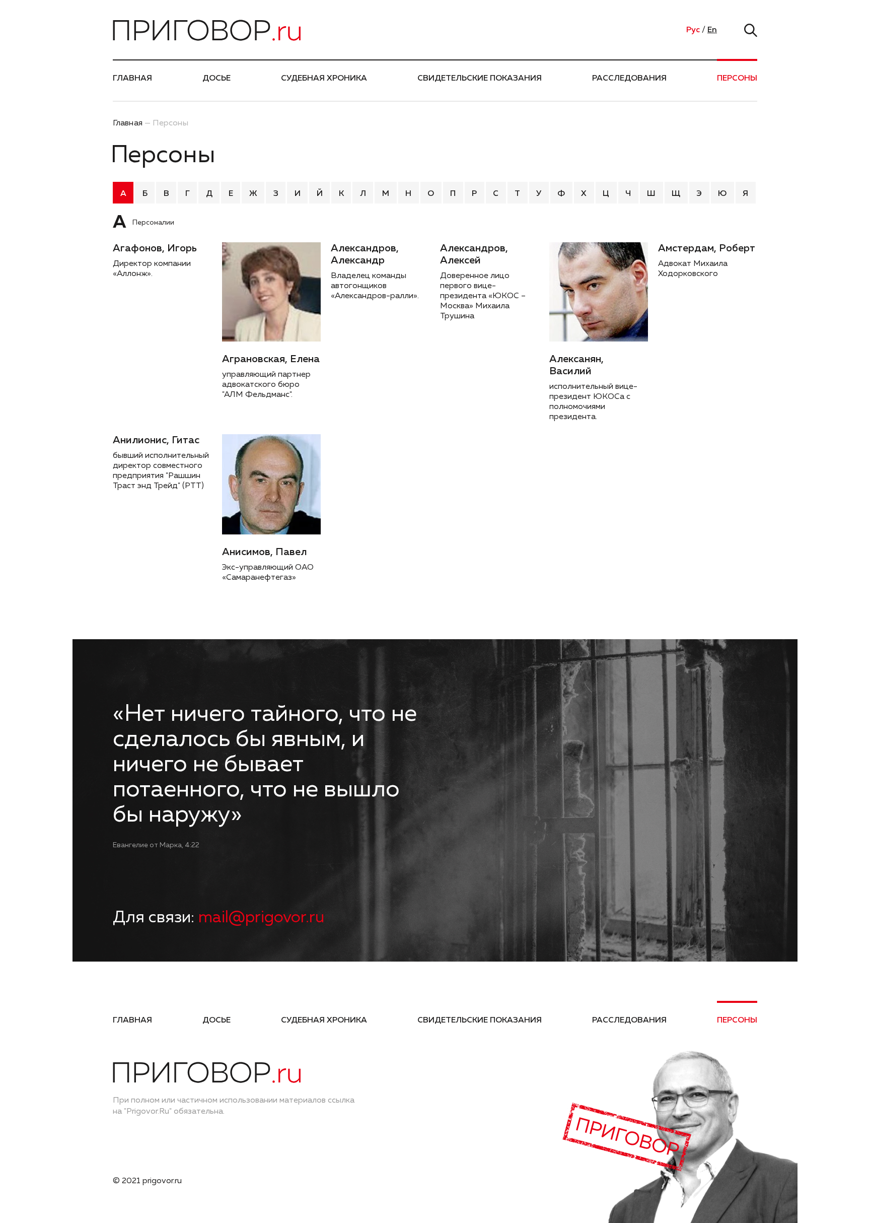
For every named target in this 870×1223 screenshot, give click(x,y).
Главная (132, 79)
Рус (693, 30)
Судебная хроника (324, 79)
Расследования (629, 79)
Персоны (737, 79)
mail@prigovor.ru (261, 918)
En (712, 30)
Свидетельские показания (479, 79)
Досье (216, 79)
